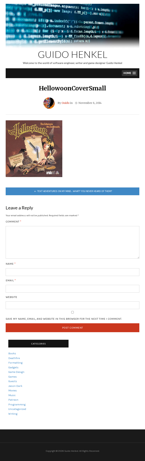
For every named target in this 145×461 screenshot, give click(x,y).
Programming (16, 404)
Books (12, 353)
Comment (13, 221)
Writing (12, 413)
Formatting (15, 362)
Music (12, 395)
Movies (12, 390)
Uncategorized (17, 409)
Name (10, 263)
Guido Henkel (72, 54)
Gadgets (13, 367)
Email (11, 280)
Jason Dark (15, 386)
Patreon (13, 399)
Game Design (16, 372)
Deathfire (14, 358)
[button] (129, 73)
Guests (12, 381)
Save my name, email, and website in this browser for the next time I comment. (64, 318)
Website (11, 297)
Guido (65, 103)
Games (12, 376)
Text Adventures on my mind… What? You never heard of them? (74, 191)
